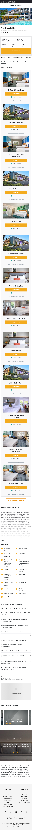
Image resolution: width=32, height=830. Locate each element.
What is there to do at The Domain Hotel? (14, 651)
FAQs (8, 794)
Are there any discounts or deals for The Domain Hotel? (13, 662)
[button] (1, 16)
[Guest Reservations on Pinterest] (21, 812)
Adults (14, 44)
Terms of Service (8, 798)
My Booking (24, 794)
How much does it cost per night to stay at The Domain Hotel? (14, 620)
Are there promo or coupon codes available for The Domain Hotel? (14, 668)
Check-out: (19, 39)
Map (9, 57)
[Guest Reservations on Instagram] (16, 812)
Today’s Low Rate (16, 97)
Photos (3, 57)
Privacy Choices (22, 802)
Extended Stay (24, 800)
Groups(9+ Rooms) (18, 57)
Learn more (3, 63)
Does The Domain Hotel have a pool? (12, 632)
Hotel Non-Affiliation (8, 806)
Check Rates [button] (16, 94)
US (26, 679)
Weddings (28, 57)
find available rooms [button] (16, 500)
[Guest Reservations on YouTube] (26, 812)
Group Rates (24, 796)
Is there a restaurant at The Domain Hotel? (14, 636)
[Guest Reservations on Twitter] (11, 812)
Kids (23, 44)
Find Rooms (16, 51)
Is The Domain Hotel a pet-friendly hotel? (13, 640)
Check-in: (4, 39)
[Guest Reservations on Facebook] (6, 812)
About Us (8, 792)
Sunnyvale (17, 679)
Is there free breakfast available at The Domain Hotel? (13, 645)
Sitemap (8, 802)
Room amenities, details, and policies (16, 100)
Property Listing (8, 804)
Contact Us (24, 792)
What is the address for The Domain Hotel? (14, 609)
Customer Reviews (7, 796)
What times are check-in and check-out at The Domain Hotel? (14, 626)
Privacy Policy (8, 800)
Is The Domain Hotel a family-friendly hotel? (12, 656)
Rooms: (4, 44)
